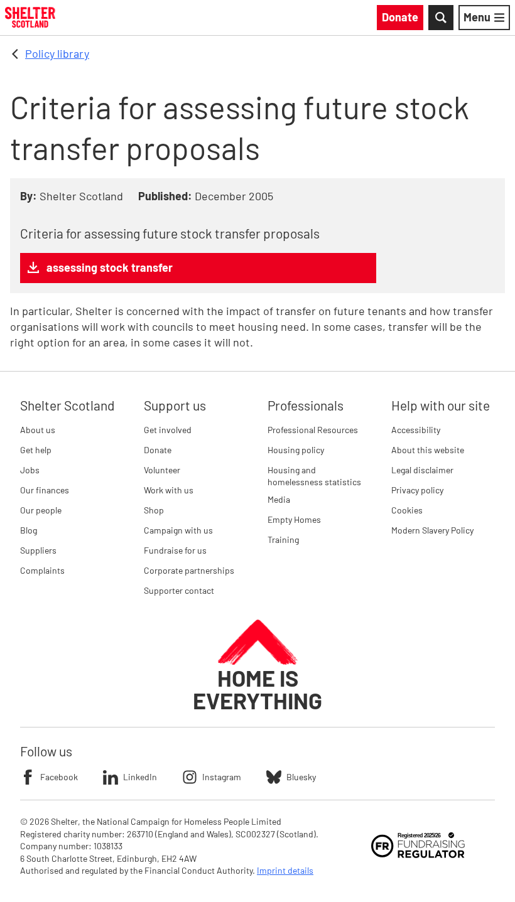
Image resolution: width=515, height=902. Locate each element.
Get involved (168, 429)
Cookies (407, 510)
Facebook (59, 776)
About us (37, 429)
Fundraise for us (175, 550)
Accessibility (415, 429)
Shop (154, 510)
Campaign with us (178, 530)
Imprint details (285, 870)
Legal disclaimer (422, 469)
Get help (36, 449)
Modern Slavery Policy (432, 530)
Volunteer (162, 469)
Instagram (221, 776)
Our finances (44, 490)
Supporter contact (179, 590)
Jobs (30, 469)
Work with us (168, 490)
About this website (427, 449)
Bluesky (301, 776)
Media (279, 499)
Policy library (57, 53)
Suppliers (38, 550)
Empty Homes (294, 519)
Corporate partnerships (189, 570)
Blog (28, 530)
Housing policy (296, 449)
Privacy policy (417, 490)
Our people (41, 510)
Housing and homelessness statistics (314, 476)
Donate (157, 449)
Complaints (42, 570)
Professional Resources (313, 429)
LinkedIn (140, 776)
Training (283, 539)
